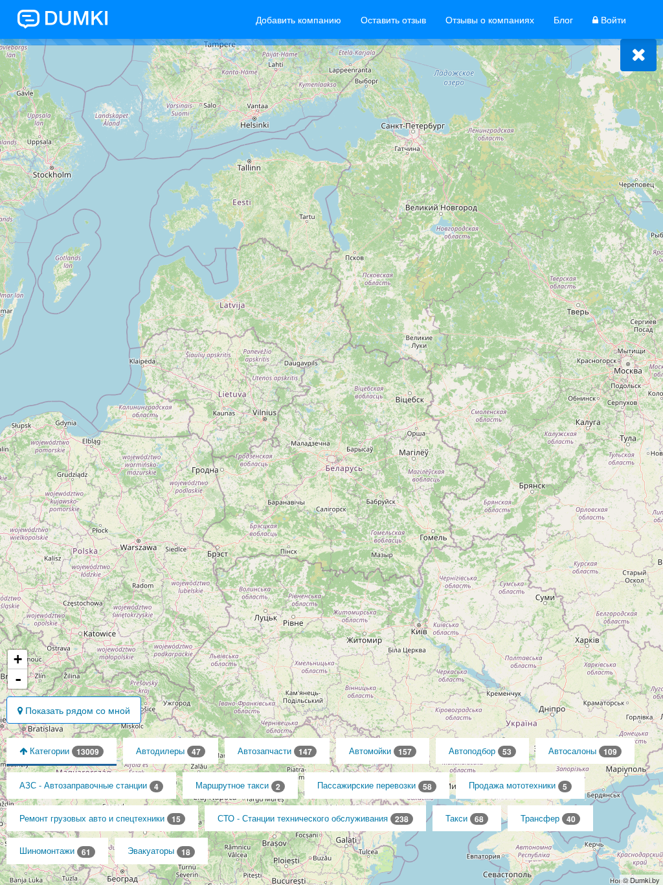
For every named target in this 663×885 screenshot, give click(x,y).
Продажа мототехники (518, 785)
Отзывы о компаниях (489, 19)
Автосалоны (582, 751)
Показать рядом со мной (76, 710)
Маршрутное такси (238, 785)
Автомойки (380, 751)
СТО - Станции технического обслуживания (313, 818)
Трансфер (548, 818)
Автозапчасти (275, 751)
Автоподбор (480, 751)
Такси (464, 818)
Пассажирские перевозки (374, 785)
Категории (63, 751)
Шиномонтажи (55, 851)
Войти (612, 19)
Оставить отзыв (393, 19)
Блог (563, 19)
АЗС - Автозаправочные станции (89, 785)
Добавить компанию (298, 19)
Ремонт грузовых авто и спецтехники (100, 818)
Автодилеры (168, 751)
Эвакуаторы (159, 851)
